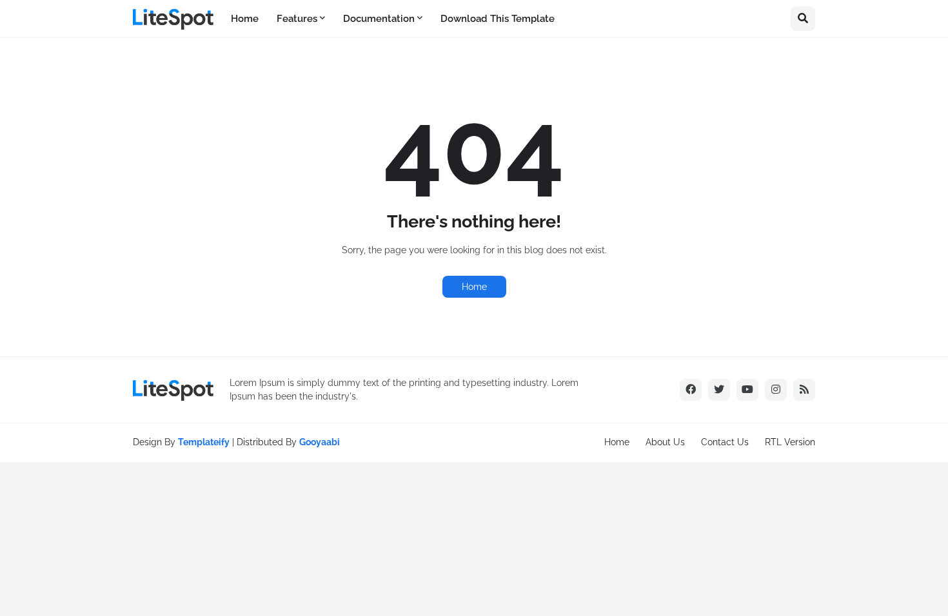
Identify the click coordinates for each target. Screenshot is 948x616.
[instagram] (776, 390)
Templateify (204, 442)
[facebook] (691, 390)
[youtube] (747, 390)
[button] (803, 18)
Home (474, 287)
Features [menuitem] (297, 18)
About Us (665, 442)
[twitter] (719, 390)
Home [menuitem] (245, 18)
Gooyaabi (319, 442)
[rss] (804, 390)
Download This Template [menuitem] (497, 18)
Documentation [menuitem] (379, 18)
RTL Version (790, 442)
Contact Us (725, 442)
